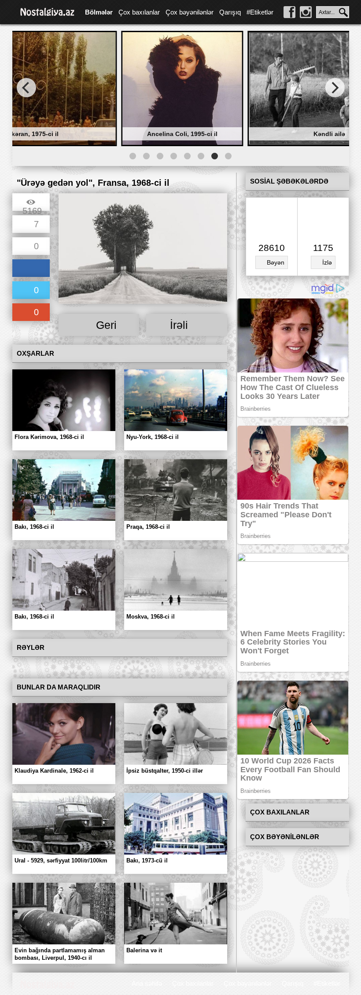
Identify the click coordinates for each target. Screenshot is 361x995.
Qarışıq (230, 12)
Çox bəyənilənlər (190, 12)
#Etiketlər (260, 12)
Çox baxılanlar (139, 12)
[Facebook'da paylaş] (31, 268)
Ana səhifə (147, 983)
